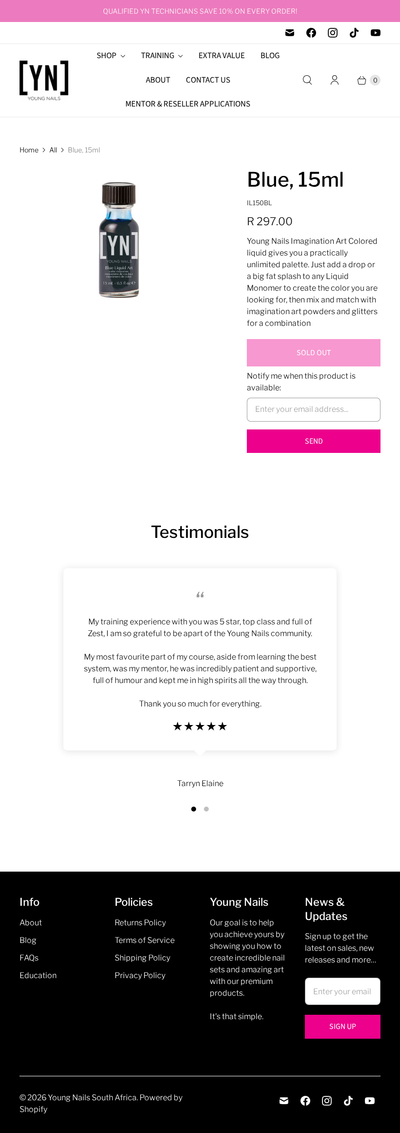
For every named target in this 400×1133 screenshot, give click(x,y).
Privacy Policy (140, 975)
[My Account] (334, 80)
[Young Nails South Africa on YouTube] (375, 32)
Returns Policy (140, 922)
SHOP (107, 56)
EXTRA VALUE (222, 56)
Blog (28, 940)
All (53, 150)
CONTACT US (208, 80)
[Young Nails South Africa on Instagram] (332, 32)
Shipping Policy (142, 957)
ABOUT (158, 80)
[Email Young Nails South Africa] (289, 32)
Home (29, 150)
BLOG (270, 56)
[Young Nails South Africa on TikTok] (354, 32)
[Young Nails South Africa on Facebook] (311, 32)
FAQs (29, 957)
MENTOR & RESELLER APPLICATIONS (187, 104)
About (31, 922)
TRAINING (157, 56)
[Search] (307, 80)
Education (38, 975)
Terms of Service (145, 940)
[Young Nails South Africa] (44, 80)
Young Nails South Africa (92, 1097)
